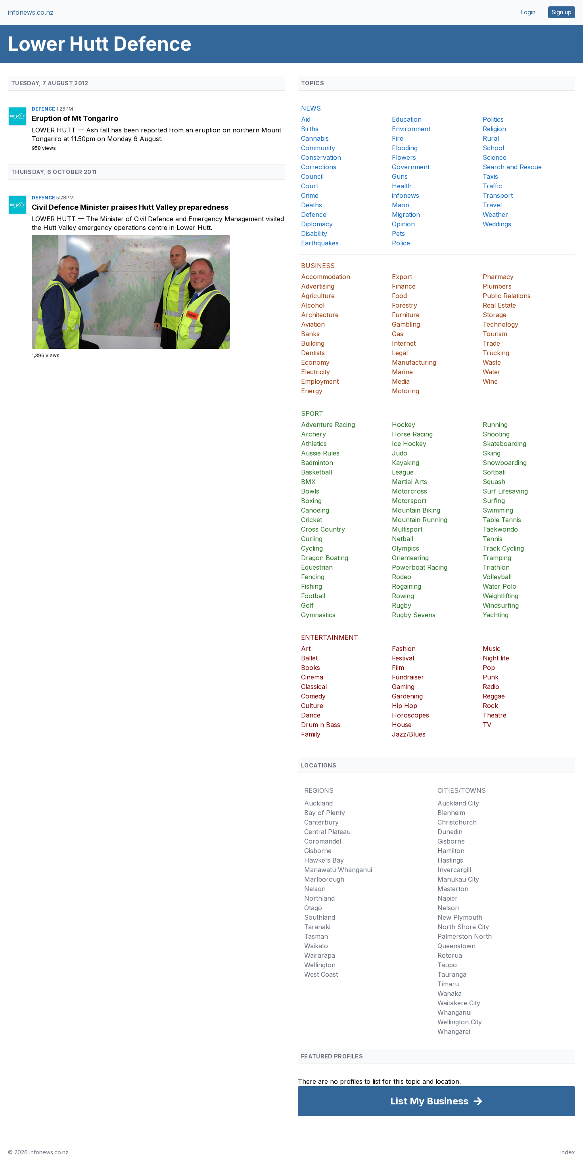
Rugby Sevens (413, 615)
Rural (491, 138)
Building (312, 343)
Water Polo (499, 586)
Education (407, 119)
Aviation (313, 324)
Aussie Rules (320, 453)
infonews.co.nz (31, 12)
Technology (500, 324)
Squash (494, 482)
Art (306, 648)
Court (309, 186)
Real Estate (499, 305)
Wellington (320, 965)
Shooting (496, 434)
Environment (411, 129)
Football (313, 596)
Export (402, 277)
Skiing (492, 453)
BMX (308, 482)
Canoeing (315, 510)
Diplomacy (317, 224)
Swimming (498, 510)
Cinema (312, 677)
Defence (44, 109)
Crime (309, 195)
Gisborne (318, 851)
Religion (494, 129)
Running (495, 425)
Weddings (497, 224)
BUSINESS (318, 266)
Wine (490, 381)
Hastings (450, 860)
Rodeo (401, 577)
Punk (491, 677)
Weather (495, 214)
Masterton (452, 889)
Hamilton (450, 851)
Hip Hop (404, 706)
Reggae (494, 696)
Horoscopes (410, 715)
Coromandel (322, 841)
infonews (405, 195)
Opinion (403, 224)
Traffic (492, 186)
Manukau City (458, 879)
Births (309, 129)
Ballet (309, 658)
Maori (400, 205)
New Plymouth (459, 917)
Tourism (495, 334)
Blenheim (451, 813)
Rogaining (406, 586)
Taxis (490, 176)
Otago (313, 908)
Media (401, 381)
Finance (404, 286)
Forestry (404, 305)
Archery (313, 434)
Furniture (406, 315)
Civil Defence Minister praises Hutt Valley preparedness (130, 207)
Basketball (316, 472)
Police (401, 243)
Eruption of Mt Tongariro (75, 118)
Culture (312, 706)
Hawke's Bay (324, 860)
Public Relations (507, 296)
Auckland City (458, 803)
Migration (406, 214)
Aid (306, 119)
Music (492, 648)
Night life (496, 658)
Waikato (316, 946)
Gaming (403, 687)
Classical (314, 687)
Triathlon (496, 567)
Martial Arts (409, 482)
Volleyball (497, 577)
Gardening (407, 696)
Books (310, 668)
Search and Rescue (512, 167)
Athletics (314, 444)
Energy (311, 391)
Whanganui (454, 1012)
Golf (307, 605)
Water (492, 372)
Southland (319, 917)
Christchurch (457, 822)
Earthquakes (320, 243)
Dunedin (449, 832)
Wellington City (459, 1022)
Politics (493, 119)
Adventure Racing (328, 425)
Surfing (494, 501)
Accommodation (325, 277)
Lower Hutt (55, 130)
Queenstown (456, 946)
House (402, 725)
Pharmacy (498, 277)
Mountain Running (419, 520)
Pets (398, 233)
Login (528, 12)
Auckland (318, 803)
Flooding (405, 148)
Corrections (318, 167)
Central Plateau (327, 832)
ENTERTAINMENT (329, 637)
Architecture (320, 315)
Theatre (494, 715)
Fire (397, 138)
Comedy (313, 696)
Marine (402, 372)
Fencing (312, 577)
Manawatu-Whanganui (338, 870)
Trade (491, 343)
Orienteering (410, 558)
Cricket (311, 520)
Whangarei (453, 1031)
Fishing (311, 586)
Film (398, 668)
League (403, 472)
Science (494, 157)
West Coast (321, 974)
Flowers (404, 157)
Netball (402, 539)
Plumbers (497, 286)
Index (567, 1152)
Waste (492, 362)
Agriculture (318, 296)
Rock (490, 706)
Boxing (311, 501)
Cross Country (323, 529)
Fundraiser (408, 677)
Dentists (313, 353)
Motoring (405, 391)
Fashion (404, 648)
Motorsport (409, 501)
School (493, 148)
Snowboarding (505, 463)
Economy (315, 362)
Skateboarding (504, 444)
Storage (494, 315)
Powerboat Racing (419, 567)
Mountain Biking (416, 510)
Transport (498, 195)
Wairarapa (319, 955)
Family (310, 734)
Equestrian (317, 567)
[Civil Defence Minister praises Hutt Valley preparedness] (158, 292)
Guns (400, 176)
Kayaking (405, 463)
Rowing (403, 596)
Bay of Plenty (324, 813)
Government (411, 167)
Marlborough (324, 879)
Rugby (401, 605)
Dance (310, 715)
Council (312, 176)
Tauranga (451, 974)
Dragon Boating (324, 558)
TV (487, 725)
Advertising (317, 286)
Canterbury (321, 822)
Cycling (312, 548)
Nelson (315, 889)
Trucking (496, 353)
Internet (404, 343)
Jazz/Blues (409, 734)
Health (402, 186)
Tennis (492, 539)
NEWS (311, 108)
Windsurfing (501, 605)
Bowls (310, 491)
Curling (311, 539)
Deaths (311, 205)
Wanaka (449, 993)
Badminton (317, 463)
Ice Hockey (409, 444)
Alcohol (312, 305)
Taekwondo (500, 529)
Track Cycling (503, 548)
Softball (494, 472)
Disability (314, 233)
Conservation (321, 157)
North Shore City (463, 927)
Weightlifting (500, 596)
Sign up (561, 12)
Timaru (448, 984)
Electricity (315, 372)
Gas (397, 334)
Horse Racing (412, 434)
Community (318, 148)
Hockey (403, 425)
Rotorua (449, 955)
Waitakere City (458, 1003)
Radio (491, 687)
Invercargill (454, 870)
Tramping (497, 558)
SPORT (312, 413)
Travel (492, 205)
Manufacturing (414, 362)
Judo (399, 453)
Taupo (447, 965)
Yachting (495, 615)
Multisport (407, 529)
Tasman (316, 936)
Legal (400, 353)
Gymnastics (318, 615)
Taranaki (317, 927)
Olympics (405, 548)
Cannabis (315, 138)
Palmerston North (464, 936)
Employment (320, 381)
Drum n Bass (320, 725)
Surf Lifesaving (505, 491)
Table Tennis (502, 520)
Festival (403, 658)
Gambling (406, 324)
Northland (319, 898)
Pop (489, 668)
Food (399, 296)
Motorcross (409, 491)
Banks (310, 334)
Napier (447, 898)
